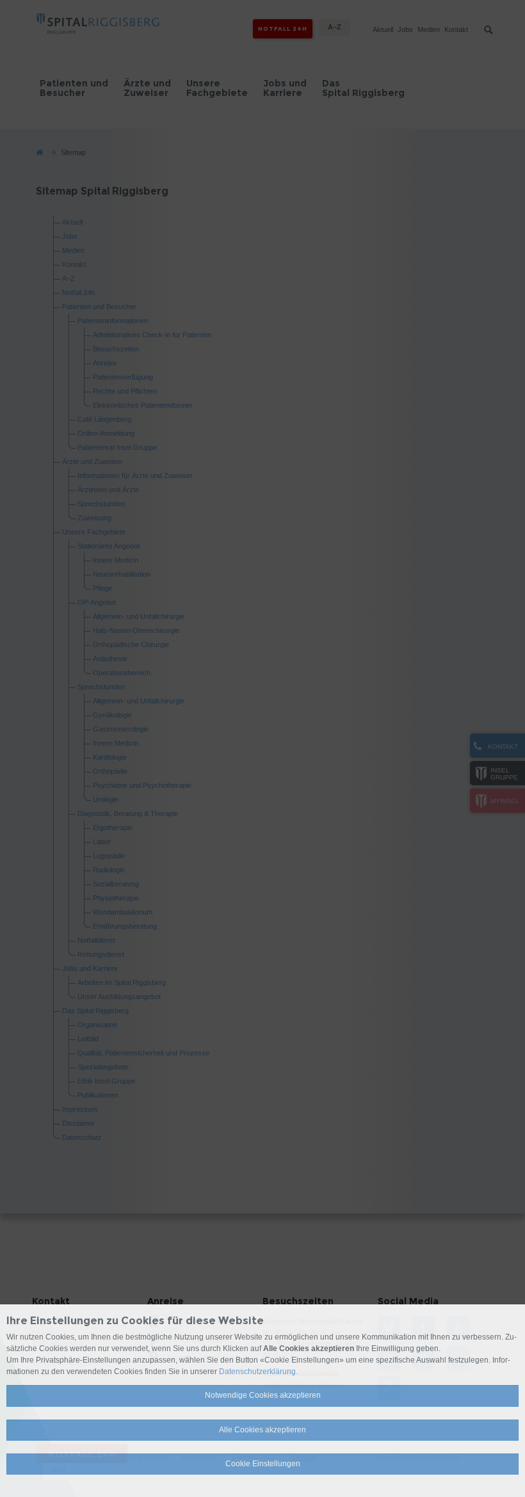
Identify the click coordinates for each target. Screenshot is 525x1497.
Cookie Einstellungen (262, 1463)
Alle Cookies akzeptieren (262, 1429)
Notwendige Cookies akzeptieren (263, 1395)
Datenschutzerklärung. (258, 1371)
